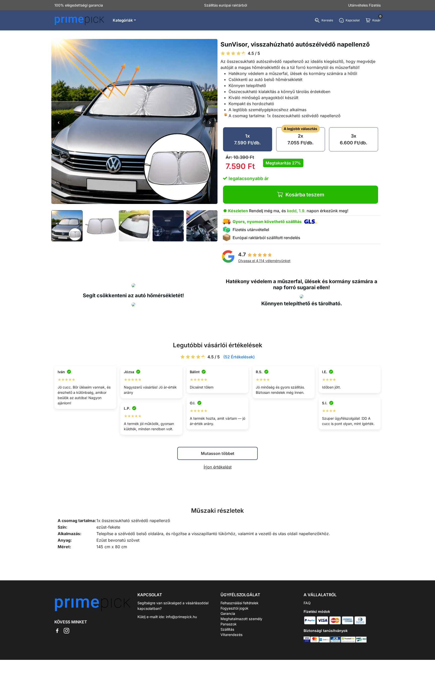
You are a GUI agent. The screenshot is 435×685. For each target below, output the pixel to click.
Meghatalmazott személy (241, 619)
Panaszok (229, 624)
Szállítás (227, 629)
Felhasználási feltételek (240, 603)
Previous (58, 123)
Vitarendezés (231, 634)
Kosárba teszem (304, 195)
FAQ (307, 603)
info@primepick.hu (181, 617)
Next (210, 123)
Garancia (228, 613)
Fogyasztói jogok (234, 608)
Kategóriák (123, 20)
